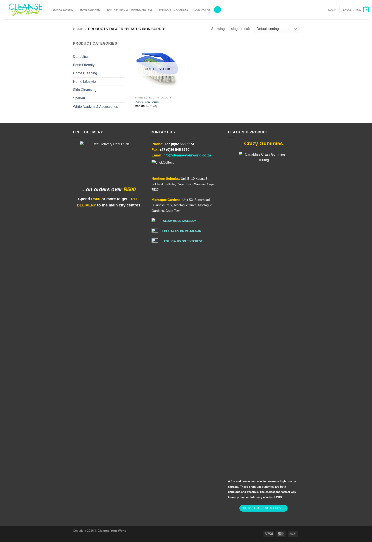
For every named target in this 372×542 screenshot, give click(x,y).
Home (78, 29)
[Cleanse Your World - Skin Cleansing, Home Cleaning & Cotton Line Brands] (24, 9)
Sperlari (165, 9)
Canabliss (181, 9)
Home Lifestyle (141, 9)
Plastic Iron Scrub (147, 102)
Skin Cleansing (63, 9)
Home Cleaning (90, 9)
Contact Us (203, 9)
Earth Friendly (117, 9)
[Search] (217, 9)
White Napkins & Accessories (95, 106)
